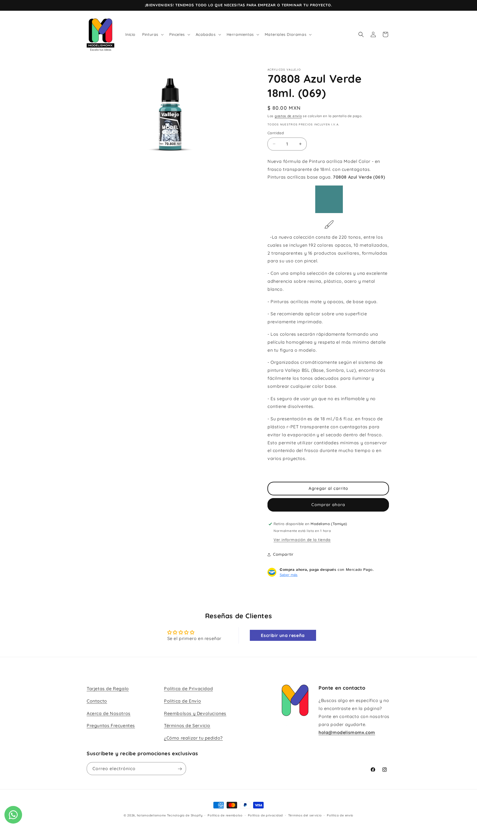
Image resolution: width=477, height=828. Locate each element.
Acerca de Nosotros (109, 713)
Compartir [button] (283, 554)
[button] (152, 34)
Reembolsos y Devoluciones (195, 713)
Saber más (289, 574)
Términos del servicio (305, 815)
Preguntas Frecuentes (111, 725)
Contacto (97, 701)
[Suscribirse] (180, 768)
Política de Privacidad (188, 688)
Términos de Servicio (187, 725)
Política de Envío (182, 701)
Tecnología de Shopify (185, 815)
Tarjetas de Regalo (108, 688)
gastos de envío (288, 116)
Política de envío (340, 815)
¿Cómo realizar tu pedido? (193, 738)
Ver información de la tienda (302, 539)
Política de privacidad (265, 815)
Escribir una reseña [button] (282, 635)
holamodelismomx (151, 815)
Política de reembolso (225, 815)
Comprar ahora (328, 504)
